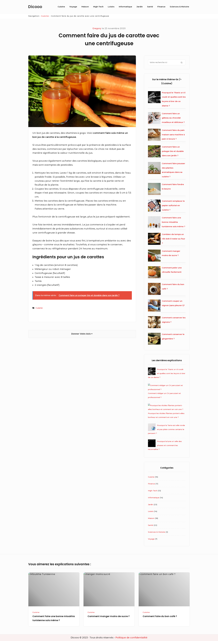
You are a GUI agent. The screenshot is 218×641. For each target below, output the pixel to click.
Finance (161, 6)
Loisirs (111, 6)
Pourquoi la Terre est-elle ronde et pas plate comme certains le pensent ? (166, 429)
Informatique (125, 6)
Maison (85, 6)
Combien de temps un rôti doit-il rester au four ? (173, 238)
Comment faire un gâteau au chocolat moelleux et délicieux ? (173, 117)
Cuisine (61, 6)
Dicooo (35, 6)
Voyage (73, 6)
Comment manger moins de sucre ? (109, 616)
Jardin (140, 6)
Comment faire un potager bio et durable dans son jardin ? (173, 151)
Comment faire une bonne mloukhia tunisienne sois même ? (173, 222)
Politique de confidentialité (131, 637)
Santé (150, 6)
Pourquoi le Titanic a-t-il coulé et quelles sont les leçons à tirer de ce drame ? (166, 373)
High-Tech (98, 6)
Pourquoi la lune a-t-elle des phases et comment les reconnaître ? (165, 445)
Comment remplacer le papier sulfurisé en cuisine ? (173, 205)
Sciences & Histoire (179, 6)
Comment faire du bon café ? (160, 616)
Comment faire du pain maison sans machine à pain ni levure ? (173, 134)
